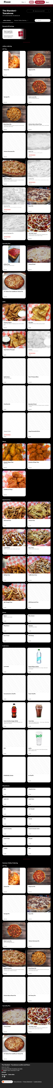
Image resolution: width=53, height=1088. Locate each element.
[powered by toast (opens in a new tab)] (7, 1082)
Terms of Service (18, 1081)
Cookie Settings (38, 1081)
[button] (24, 2)
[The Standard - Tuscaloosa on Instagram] (4, 1077)
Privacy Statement (27, 1081)
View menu (4, 1074)
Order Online (40, 2)
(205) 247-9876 (5, 1067)
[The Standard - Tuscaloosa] (7, 2)
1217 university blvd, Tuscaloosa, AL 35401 (12, 1068)
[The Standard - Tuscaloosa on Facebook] (2, 1077)
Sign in (47, 2)
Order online (11, 1074)
